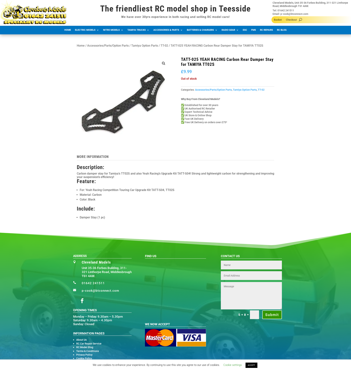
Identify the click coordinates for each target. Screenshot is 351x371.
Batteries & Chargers (200, 30)
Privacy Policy (84, 354)
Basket (278, 19)
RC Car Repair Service (88, 343)
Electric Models (85, 30)
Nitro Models (111, 30)
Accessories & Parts (166, 30)
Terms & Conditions (87, 351)
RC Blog (282, 30)
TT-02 (164, 45)
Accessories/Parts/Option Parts (108, 45)
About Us (81, 339)
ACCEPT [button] (251, 365)
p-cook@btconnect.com (294, 13)
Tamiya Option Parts (144, 45)
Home (67, 30)
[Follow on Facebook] (82, 301)
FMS (253, 30)
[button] (163, 63)
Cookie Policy (84, 358)
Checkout (291, 19)
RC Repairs (266, 30)
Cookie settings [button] (232, 365)
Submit (272, 315)
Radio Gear (228, 30)
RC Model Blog (84, 347)
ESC (245, 30)
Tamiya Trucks (136, 30)
